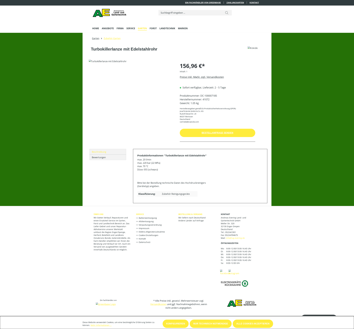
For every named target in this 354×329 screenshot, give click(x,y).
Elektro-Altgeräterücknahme (151, 231)
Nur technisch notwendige (210, 323)
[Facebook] (225, 271)
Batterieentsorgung (147, 218)
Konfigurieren (175, 323)
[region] (131, 89)
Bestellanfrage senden (217, 133)
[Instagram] (234, 271)
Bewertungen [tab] (99, 157)
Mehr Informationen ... (101, 325)
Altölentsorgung (146, 221)
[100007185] (131, 89)
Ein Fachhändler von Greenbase (203, 3)
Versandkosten (158, 304)
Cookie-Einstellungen (148, 235)
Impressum (143, 228)
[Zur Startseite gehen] (110, 12)
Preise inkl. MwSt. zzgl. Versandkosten (202, 77)
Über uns (98, 214)
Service (140, 214)
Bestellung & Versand (190, 214)
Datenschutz (144, 242)
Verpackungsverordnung (150, 225)
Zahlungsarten (235, 3)
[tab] (107, 151)
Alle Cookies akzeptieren (253, 323)
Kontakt (254, 3)
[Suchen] (227, 13)
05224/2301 (230, 232)
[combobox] (190, 13)
